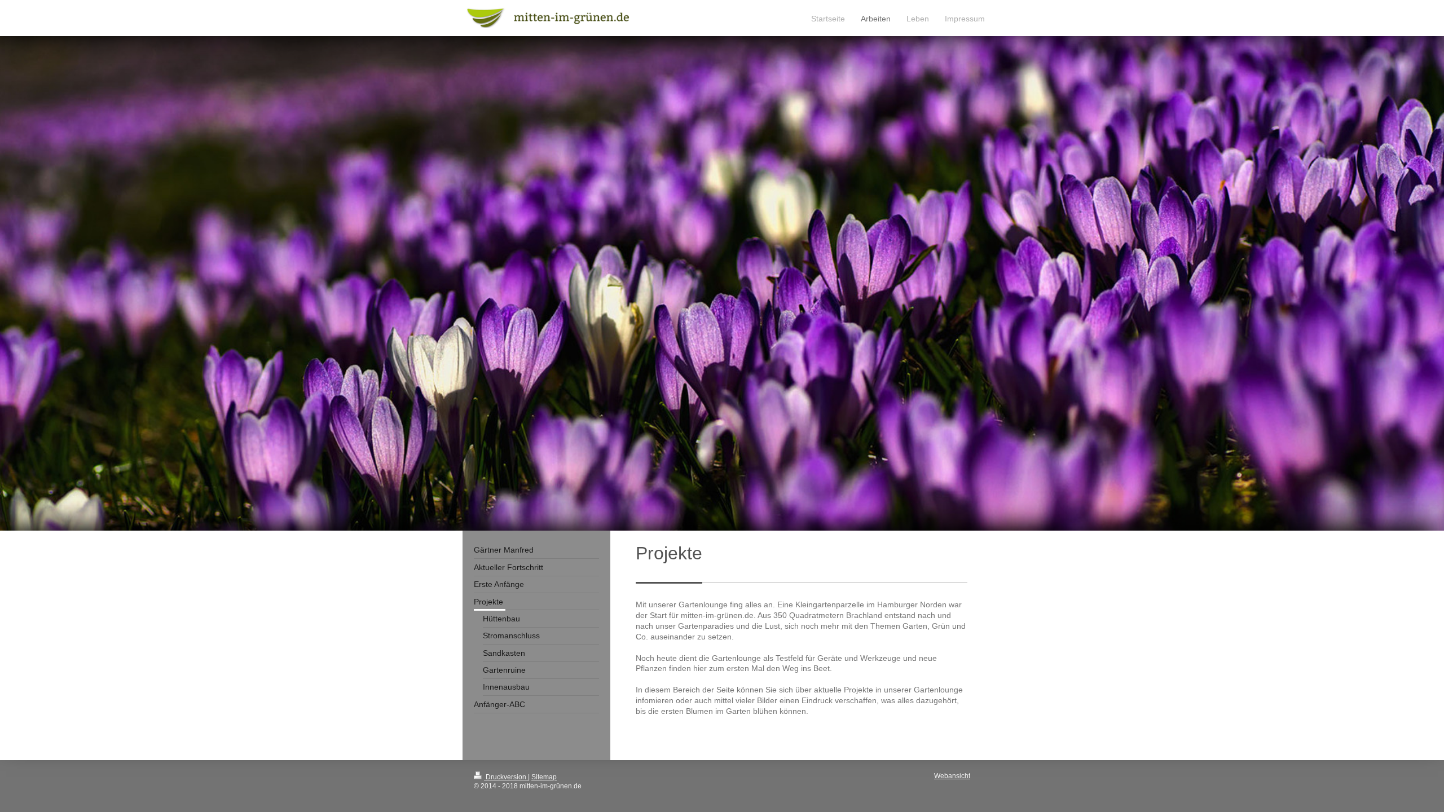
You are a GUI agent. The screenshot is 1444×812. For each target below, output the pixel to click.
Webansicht (952, 776)
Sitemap (544, 777)
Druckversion (506, 777)
